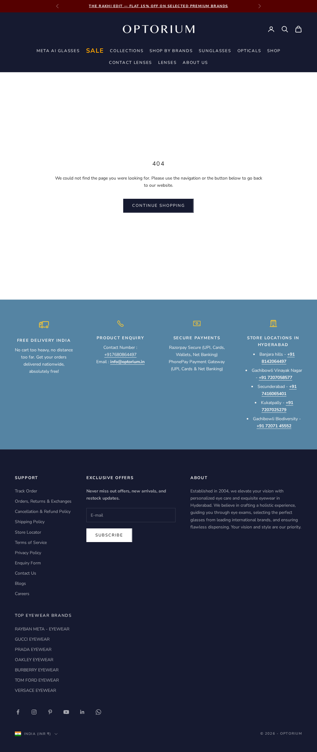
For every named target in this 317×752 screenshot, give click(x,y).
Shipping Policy (30, 522)
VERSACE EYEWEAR (35, 690)
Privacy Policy (28, 553)
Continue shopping (158, 205)
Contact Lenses (130, 62)
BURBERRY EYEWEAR (37, 670)
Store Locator (28, 532)
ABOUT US (195, 62)
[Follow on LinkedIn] (82, 712)
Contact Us (25, 573)
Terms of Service (31, 542)
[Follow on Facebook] (18, 712)
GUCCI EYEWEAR (32, 639)
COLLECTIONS (126, 51)
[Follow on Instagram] (34, 712)
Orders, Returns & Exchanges (43, 501)
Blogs (20, 583)
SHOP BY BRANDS (171, 51)
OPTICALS (249, 51)
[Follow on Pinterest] (50, 712)
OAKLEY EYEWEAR (34, 660)
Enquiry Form (28, 563)
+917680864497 (120, 355)
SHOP (273, 51)
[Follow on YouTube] (66, 712)
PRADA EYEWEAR (33, 649)
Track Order (26, 491)
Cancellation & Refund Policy (43, 511)
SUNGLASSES (215, 51)
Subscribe (109, 535)
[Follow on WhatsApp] (98, 712)
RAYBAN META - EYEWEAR (42, 629)
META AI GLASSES (58, 51)
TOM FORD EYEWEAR (37, 680)
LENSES (167, 62)
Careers (22, 594)
